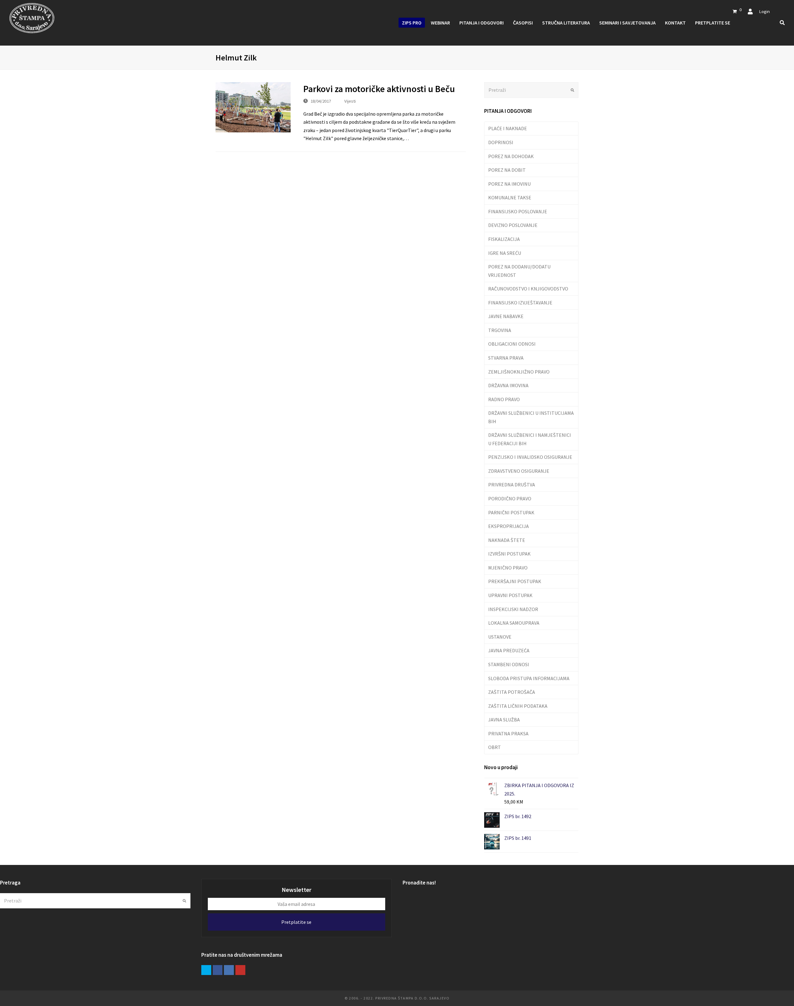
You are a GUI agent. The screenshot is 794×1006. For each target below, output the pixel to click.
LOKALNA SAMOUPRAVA (513, 623)
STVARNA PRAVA (506, 358)
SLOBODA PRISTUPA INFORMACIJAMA (528, 678)
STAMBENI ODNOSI (508, 664)
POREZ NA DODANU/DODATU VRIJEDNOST (519, 271)
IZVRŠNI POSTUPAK (509, 554)
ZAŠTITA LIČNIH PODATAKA (517, 706)
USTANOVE (499, 637)
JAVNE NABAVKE (506, 316)
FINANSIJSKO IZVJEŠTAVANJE (520, 302)
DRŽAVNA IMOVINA (508, 385)
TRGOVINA (499, 330)
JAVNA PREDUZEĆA (508, 650)
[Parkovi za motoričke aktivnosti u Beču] (253, 107)
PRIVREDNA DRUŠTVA (511, 484)
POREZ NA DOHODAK (511, 156)
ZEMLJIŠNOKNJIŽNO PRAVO (519, 372)
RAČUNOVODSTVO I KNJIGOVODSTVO (528, 289)
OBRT (494, 747)
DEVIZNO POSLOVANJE (513, 225)
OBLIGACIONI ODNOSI (512, 344)
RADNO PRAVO (504, 399)
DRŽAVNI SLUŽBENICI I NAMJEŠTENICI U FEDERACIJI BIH (529, 439)
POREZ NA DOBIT (507, 170)
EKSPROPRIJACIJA (508, 526)
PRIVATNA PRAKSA (508, 733)
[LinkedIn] (229, 970)
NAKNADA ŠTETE (506, 540)
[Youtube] (240, 970)
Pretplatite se (296, 922)
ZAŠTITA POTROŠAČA (511, 692)
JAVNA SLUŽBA (504, 719)
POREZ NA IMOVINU (509, 184)
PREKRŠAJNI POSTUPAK (514, 581)
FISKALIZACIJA (504, 239)
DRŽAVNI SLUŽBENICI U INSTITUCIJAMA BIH (531, 417)
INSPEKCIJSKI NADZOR (513, 609)
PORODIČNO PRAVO (509, 498)
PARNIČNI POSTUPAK (511, 512)
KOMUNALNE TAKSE (509, 197)
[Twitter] (206, 970)
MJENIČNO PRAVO (508, 568)
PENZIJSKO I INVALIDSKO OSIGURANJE (530, 457)
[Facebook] (218, 970)
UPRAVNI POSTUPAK (510, 595)
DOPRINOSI (500, 142)
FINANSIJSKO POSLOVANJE (517, 211)
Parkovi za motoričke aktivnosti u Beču (379, 89)
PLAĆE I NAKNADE (507, 128)
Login (764, 11)
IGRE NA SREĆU (504, 253)
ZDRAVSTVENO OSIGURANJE (518, 471)
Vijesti (350, 101)
